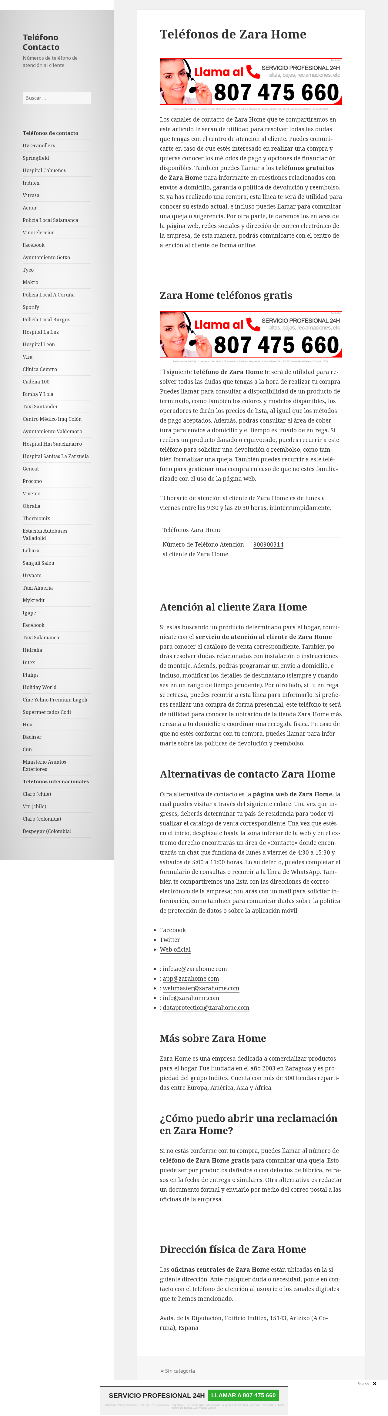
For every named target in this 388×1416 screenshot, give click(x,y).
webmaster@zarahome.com (201, 988)
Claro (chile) (37, 794)
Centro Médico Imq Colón (52, 419)
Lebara (31, 550)
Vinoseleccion (39, 232)
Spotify (31, 307)
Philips (30, 674)
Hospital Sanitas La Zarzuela (56, 456)
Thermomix (36, 518)
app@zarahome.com (191, 978)
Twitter (170, 940)
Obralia (31, 506)
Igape (29, 612)
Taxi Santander (40, 406)
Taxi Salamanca (41, 637)
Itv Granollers (39, 145)
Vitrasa (31, 195)
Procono (32, 481)
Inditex (31, 182)
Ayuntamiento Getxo (46, 257)
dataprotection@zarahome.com (206, 1008)
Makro (30, 282)
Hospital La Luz (41, 332)
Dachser (32, 737)
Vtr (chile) (34, 806)
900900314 (268, 544)
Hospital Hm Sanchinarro (52, 443)
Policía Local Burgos (46, 319)
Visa (27, 356)
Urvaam (32, 575)
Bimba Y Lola (38, 394)
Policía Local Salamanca (50, 220)
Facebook (34, 245)
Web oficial (175, 949)
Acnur (30, 207)
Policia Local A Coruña (49, 294)
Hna (27, 724)
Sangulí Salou (38, 563)
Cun (27, 749)
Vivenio (31, 493)
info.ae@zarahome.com (195, 969)
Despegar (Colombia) (47, 831)
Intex (29, 662)
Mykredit (34, 600)
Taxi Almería (38, 587)
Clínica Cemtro (40, 369)
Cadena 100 (36, 381)
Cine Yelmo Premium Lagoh (55, 699)
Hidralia (32, 650)
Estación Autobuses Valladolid (45, 534)
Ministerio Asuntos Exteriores (44, 765)
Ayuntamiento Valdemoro (52, 431)
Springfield (36, 158)
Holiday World (40, 687)
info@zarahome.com (191, 998)
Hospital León (39, 344)
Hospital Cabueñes (44, 170)
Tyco (28, 269)
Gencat (31, 468)
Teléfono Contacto (41, 42)
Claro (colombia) (42, 818)
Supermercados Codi (47, 712)
